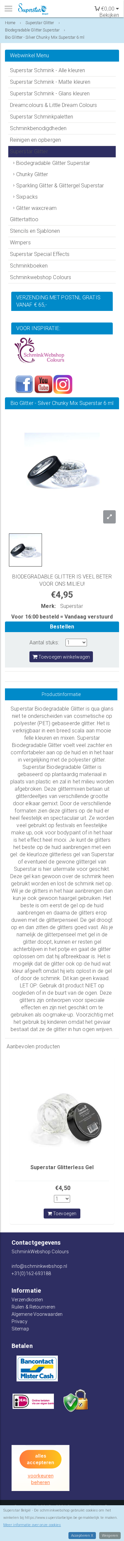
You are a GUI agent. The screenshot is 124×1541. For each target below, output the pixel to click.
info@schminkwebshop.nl (39, 1266)
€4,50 (62, 1187)
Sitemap (20, 1328)
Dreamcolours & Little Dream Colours (53, 105)
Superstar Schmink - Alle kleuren (47, 70)
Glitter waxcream (36, 208)
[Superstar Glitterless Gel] (62, 1109)
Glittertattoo (24, 219)
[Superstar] (35, 9)
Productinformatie (61, 694)
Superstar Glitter (29, 151)
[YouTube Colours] (43, 384)
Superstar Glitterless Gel (62, 1167)
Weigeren (110, 1535)
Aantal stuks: (44, 642)
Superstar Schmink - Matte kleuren (50, 82)
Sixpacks (27, 197)
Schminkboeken (29, 266)
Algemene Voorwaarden (37, 1314)
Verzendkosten (27, 1299)
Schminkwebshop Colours (40, 277)
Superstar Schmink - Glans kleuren (50, 93)
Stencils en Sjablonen (35, 231)
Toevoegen (64, 1213)
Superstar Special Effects (40, 254)
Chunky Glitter (32, 174)
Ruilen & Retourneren (33, 1307)
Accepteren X (82, 1535)
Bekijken (109, 15)
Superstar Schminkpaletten (41, 117)
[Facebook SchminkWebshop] (24, 384)
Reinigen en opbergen (35, 140)
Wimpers (20, 242)
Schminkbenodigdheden (38, 128)
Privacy (19, 1321)
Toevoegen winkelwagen (63, 657)
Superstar (71, 606)
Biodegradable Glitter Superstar (53, 163)
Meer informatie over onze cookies (32, 1525)
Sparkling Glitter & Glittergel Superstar (60, 185)
